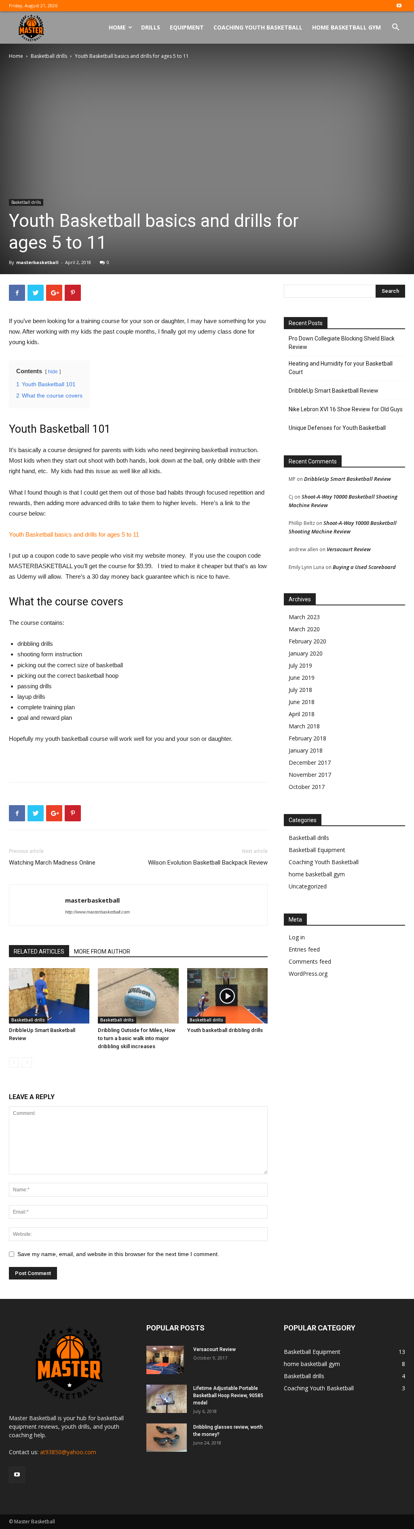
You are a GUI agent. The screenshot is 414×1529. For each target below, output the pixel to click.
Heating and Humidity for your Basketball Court (341, 367)
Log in (297, 937)
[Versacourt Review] (165, 1360)
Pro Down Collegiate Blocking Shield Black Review (342, 342)
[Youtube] (399, 5)
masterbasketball (37, 262)
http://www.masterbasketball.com (97, 911)
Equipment (187, 27)
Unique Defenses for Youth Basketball (337, 428)
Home (117, 27)
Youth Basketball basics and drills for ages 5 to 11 (74, 534)
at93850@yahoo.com (68, 1452)
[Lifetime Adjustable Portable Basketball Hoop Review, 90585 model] (166, 1399)
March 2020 (304, 629)
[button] (395, 28)
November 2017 (310, 774)
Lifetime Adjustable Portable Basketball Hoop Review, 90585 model (228, 1395)
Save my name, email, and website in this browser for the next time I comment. (118, 1254)
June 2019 (302, 677)
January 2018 (306, 750)
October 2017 (307, 787)
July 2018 (300, 690)
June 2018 (302, 702)
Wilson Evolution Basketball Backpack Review (208, 862)
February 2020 (307, 641)
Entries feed (304, 949)
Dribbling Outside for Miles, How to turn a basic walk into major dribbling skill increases (136, 1038)
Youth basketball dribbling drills (225, 1030)
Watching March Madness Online (52, 862)
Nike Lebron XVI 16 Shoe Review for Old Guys (346, 409)
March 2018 (304, 726)
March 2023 (304, 617)
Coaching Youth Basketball (257, 27)
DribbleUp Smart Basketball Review (333, 390)
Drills (150, 27)
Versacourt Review (349, 549)
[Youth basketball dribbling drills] (227, 996)
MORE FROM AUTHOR (102, 951)
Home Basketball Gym (346, 27)
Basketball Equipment (317, 850)
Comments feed (310, 961)
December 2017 (310, 762)
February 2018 (307, 738)
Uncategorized (308, 886)
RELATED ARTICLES (39, 951)
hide (53, 371)
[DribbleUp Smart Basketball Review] (49, 996)
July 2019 (300, 665)
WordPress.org (308, 973)
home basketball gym (317, 874)
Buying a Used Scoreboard (364, 567)
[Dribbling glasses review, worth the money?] (166, 1437)
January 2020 (306, 653)
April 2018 (302, 714)
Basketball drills (49, 56)
